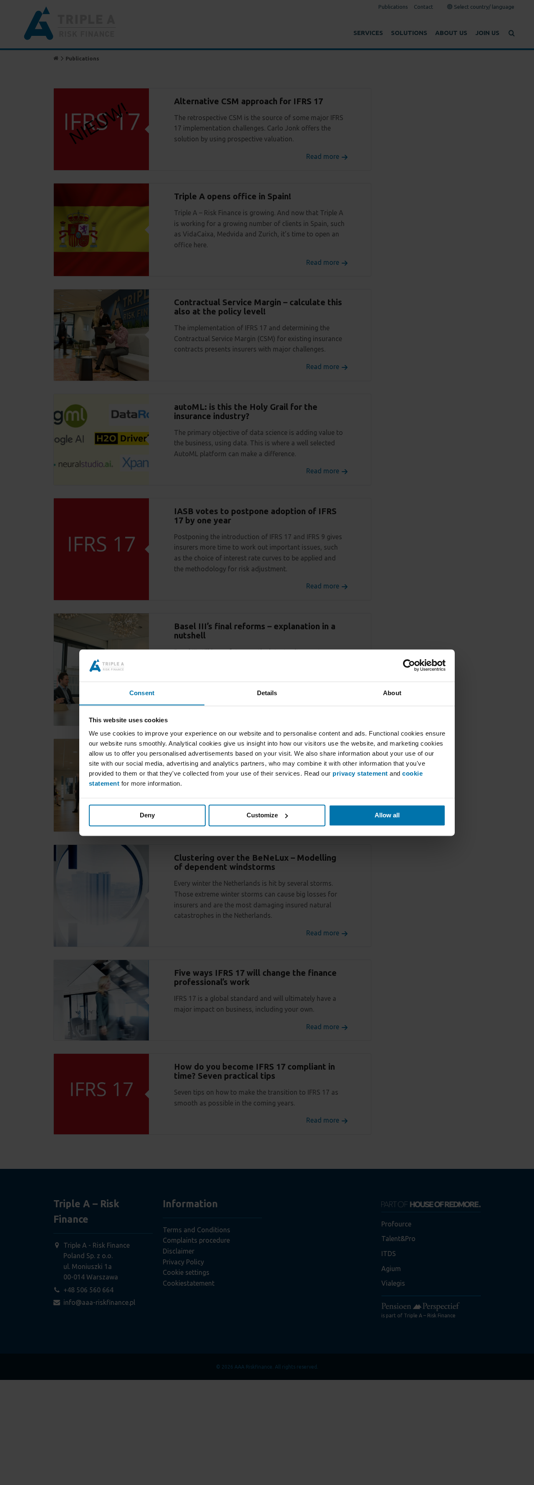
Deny (147, 815)
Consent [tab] (141, 692)
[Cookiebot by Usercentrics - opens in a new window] (409, 665)
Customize (262, 815)
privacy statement (360, 773)
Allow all (387, 815)
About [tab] (392, 692)
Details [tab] (267, 692)
